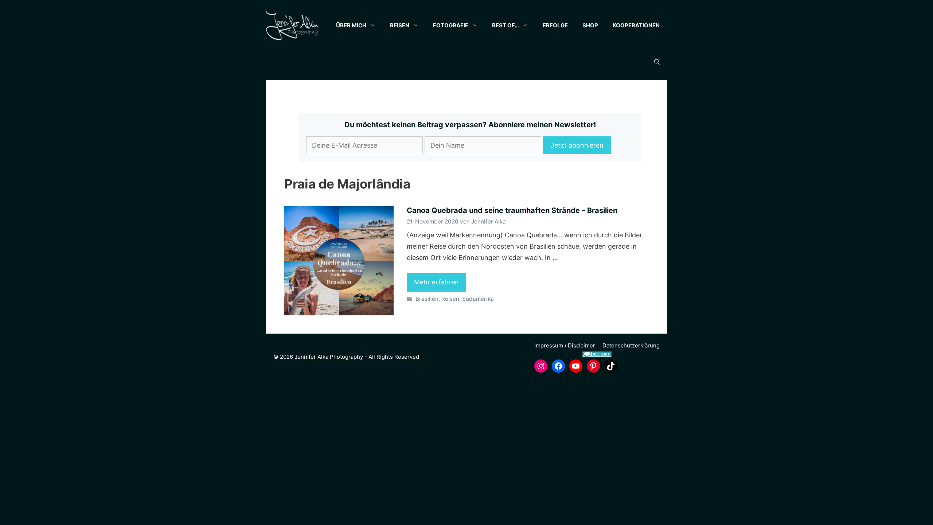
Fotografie (450, 25)
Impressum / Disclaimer (564, 345)
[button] (657, 62)
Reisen (399, 25)
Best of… (505, 25)
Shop (590, 25)
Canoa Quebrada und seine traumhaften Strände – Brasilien (512, 210)
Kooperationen (636, 25)
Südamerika (478, 298)
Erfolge (555, 25)
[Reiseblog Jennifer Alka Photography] (292, 25)
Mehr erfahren (436, 282)
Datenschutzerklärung (631, 345)
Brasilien (426, 298)
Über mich (351, 25)
